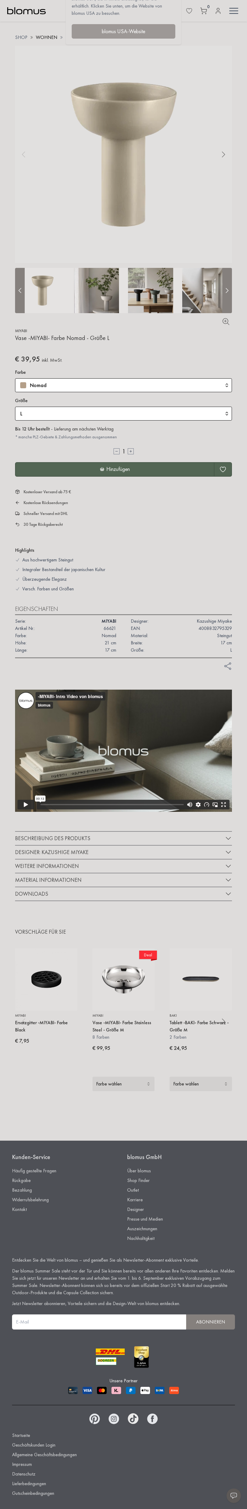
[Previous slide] (20, 290)
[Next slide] (227, 290)
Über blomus (139, 1170)
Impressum (22, 1464)
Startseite (21, 1435)
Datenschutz (24, 1474)
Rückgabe (21, 1180)
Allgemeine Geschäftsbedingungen (44, 1454)
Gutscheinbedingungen (33, 1493)
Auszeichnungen (142, 1228)
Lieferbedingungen (29, 1483)
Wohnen (46, 37)
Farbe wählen (109, 1084)
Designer (135, 1209)
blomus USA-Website (123, 31)
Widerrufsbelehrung (30, 1199)
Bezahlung (22, 1190)
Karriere (135, 1199)
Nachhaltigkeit (141, 1238)
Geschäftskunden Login (33, 1445)
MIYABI (21, 330)
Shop (21, 37)
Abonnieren (210, 1322)
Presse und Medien (145, 1219)
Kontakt (19, 1209)
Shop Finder (138, 1180)
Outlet (133, 1190)
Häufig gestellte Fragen (34, 1170)
